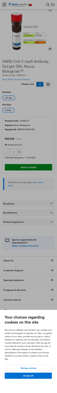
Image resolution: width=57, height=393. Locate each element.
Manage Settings (28, 368)
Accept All (28, 375)
